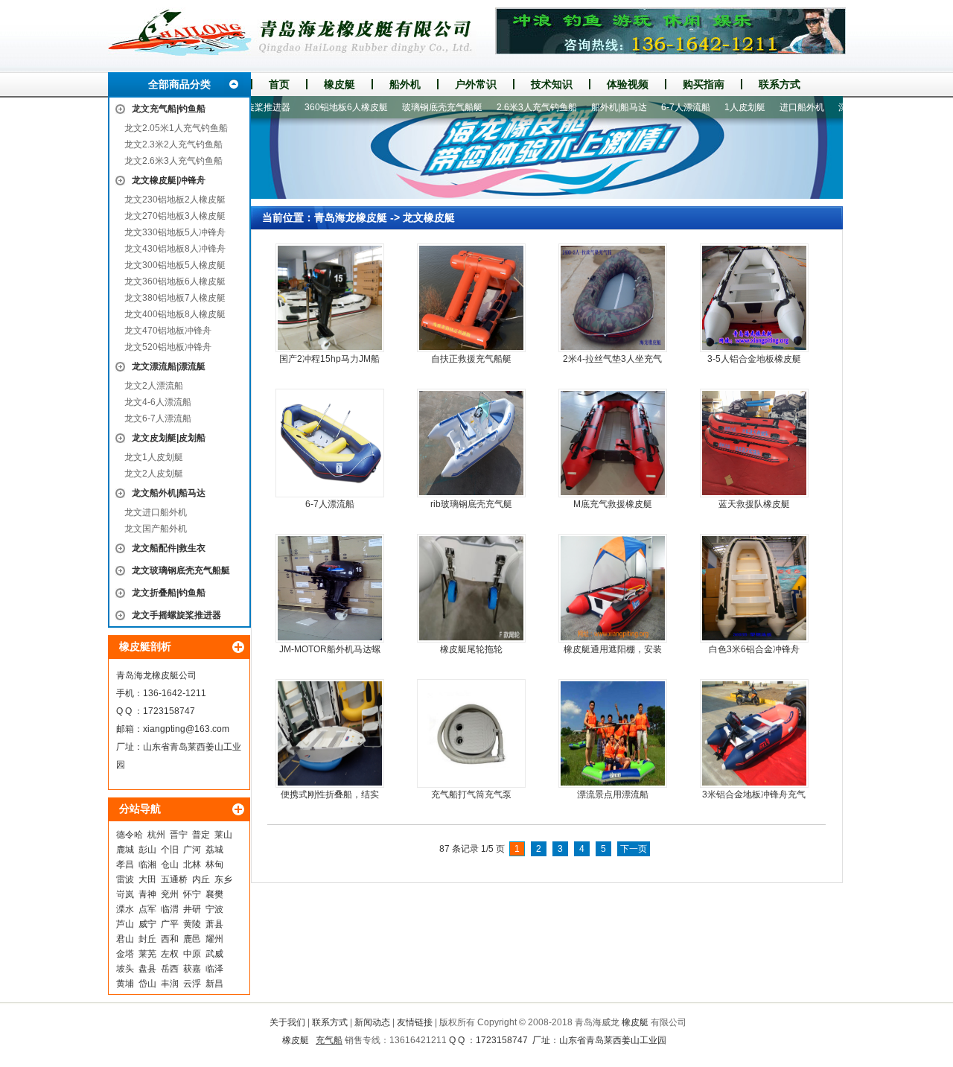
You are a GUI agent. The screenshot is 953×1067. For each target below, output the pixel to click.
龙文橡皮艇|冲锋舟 (168, 180)
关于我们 (287, 1022)
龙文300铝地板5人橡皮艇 (175, 265)
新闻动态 (372, 1022)
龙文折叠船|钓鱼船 (168, 592)
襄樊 (214, 894)
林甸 (214, 864)
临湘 (147, 864)
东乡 (223, 879)
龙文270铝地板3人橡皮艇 (175, 216)
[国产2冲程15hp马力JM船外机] (329, 297)
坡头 (125, 969)
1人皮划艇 (718, 107)
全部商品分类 (179, 84)
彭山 (147, 849)
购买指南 (703, 84)
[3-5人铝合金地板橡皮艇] (754, 297)
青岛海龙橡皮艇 (350, 217)
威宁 (147, 924)
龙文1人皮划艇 (153, 457)
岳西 (170, 969)
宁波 (214, 909)
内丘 (201, 879)
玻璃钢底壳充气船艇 (416, 107)
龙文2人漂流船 (153, 385)
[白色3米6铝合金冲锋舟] (754, 588)
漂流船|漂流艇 (840, 107)
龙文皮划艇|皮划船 (168, 438)
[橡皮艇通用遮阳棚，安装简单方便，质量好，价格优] (612, 588)
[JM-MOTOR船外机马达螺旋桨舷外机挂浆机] (329, 588)
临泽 (214, 969)
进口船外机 (775, 107)
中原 (192, 954)
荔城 (214, 849)
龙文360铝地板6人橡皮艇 (175, 281)
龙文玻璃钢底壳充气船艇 (181, 570)
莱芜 (147, 954)
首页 (279, 84)
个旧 (170, 849)
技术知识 (552, 84)
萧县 (214, 924)
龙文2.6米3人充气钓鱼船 (173, 161)
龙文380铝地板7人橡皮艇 (175, 298)
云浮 (192, 983)
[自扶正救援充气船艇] (471, 297)
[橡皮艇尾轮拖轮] (471, 588)
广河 (192, 849)
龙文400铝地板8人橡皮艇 (175, 314)
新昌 (214, 983)
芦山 (125, 924)
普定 (201, 834)
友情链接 (415, 1022)
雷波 (125, 879)
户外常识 (476, 84)
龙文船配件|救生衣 (168, 548)
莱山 (223, 834)
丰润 (170, 983)
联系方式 (779, 84)
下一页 (633, 849)
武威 (214, 954)
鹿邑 (192, 939)
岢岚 (125, 894)
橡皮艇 (339, 84)
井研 (192, 909)
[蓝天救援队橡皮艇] (754, 443)
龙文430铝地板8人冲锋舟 (175, 248)
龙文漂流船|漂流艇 (168, 366)
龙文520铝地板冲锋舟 (167, 347)
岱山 (147, 983)
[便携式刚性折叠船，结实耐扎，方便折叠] (329, 733)
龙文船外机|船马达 (168, 493)
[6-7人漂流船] (329, 443)
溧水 (125, 909)
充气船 (329, 1040)
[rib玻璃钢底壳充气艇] (471, 443)
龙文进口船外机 (155, 512)
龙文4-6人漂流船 (157, 402)
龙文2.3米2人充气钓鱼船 (173, 144)
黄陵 (192, 924)
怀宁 (192, 894)
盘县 (147, 969)
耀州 (214, 939)
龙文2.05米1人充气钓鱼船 (176, 128)
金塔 (125, 954)
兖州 (170, 894)
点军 (147, 909)
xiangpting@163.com (186, 729)
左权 (170, 954)
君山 (125, 939)
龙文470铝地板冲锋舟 (167, 330)
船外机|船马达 (593, 107)
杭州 (156, 834)
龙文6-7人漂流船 (157, 418)
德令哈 (129, 834)
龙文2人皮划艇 (153, 473)
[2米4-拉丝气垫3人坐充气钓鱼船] (612, 297)
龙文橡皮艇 (429, 217)
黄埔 (125, 983)
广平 (170, 924)
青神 (147, 894)
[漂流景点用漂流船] (612, 733)
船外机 (405, 84)
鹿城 (125, 849)
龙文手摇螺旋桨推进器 (176, 615)
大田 (147, 879)
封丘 (147, 939)
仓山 (170, 864)
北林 (192, 864)
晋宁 (179, 834)
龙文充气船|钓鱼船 (168, 108)
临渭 (170, 909)
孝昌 (125, 864)
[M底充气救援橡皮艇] (612, 443)
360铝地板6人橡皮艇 (320, 107)
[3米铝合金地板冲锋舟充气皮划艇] (754, 733)
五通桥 (174, 879)
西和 (170, 939)
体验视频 (627, 84)
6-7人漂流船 (659, 107)
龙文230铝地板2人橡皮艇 (175, 199)
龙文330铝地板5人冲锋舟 (175, 232)
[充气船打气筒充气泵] (471, 733)
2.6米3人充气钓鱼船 (511, 107)
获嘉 (192, 969)
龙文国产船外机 (155, 528)
